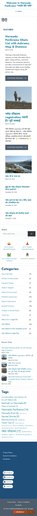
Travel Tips (5, 315)
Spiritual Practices (8, 306)
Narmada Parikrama (15, 409)
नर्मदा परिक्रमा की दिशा (27, 432)
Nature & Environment (9, 292)
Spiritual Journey (9, 419)
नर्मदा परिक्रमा (6, 324)
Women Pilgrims (19, 423)
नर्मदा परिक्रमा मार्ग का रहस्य (7, 437)
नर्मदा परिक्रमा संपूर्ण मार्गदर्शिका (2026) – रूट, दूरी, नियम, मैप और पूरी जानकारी (20, 370)
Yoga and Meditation (7, 425)
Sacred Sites (22, 413)
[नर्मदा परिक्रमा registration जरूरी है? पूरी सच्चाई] (4, 357)
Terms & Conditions (10, 456)
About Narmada (7, 274)
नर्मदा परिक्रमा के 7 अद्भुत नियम (8, 434)
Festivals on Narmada (14, 403)
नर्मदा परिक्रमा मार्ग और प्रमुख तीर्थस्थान (23, 434)
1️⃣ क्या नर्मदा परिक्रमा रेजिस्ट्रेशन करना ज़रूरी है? (17, 188)
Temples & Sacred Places (10, 310)
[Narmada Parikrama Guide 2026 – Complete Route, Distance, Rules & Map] (4, 379)
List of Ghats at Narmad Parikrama (9, 260)
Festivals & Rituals (7, 283)
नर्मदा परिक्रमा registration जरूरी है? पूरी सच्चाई (16, 117)
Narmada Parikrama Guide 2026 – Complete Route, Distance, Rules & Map (20, 379)
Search (4, 229)
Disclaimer (6, 459)
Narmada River (10, 413)
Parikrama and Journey (9, 297)
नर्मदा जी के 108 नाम (12, 176)
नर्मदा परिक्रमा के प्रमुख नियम (10, 333)
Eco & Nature (9, 399)
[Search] (31, 233)
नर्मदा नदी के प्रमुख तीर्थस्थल (21, 428)
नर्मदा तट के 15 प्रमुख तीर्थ (10, 320)
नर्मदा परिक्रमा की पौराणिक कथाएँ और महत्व (17, 214)
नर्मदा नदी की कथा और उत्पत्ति (8, 428)
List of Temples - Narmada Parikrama (28, 248)
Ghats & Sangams (8, 287)
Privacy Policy (7, 452)
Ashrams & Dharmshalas (10, 278)
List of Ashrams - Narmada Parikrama (9, 248)
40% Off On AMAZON (28, 259)
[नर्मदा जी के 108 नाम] (4, 365)
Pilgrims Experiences (9, 301)
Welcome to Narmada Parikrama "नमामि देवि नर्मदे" (18, 4)
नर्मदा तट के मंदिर (29, 425)
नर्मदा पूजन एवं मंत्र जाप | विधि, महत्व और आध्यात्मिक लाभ (18, 201)
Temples (21, 420)
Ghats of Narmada (10, 406)
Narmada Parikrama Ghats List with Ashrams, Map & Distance (17, 41)
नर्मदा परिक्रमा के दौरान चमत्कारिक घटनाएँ (14, 329)
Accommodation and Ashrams (14, 397)
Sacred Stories (10, 416)
